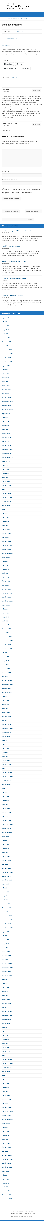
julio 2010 (5, 1079)
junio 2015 (5, 844)
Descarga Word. (7, 45)
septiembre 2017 (7, 736)
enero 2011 (5, 1055)
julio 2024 (5, 418)
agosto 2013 (6, 932)
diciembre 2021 (7, 541)
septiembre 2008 (7, 1167)
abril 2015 (5, 852)
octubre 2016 (6, 780)
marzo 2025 (6, 386)
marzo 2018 (6, 713)
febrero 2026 (6, 342)
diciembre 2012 (7, 964)
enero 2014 (5, 912)
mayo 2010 (5, 1087)
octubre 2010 (6, 1067)
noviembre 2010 (7, 1063)
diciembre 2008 (7, 1155)
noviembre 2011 (7, 1015)
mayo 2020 (5, 617)
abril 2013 (5, 948)
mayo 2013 (5, 944)
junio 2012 (5, 988)
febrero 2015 (6, 860)
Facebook (23, 1206)
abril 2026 (5, 334)
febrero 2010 (6, 1099)
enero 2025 (5, 394)
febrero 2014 (6, 908)
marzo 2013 (6, 952)
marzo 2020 (6, 625)
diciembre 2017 (7, 724)
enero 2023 (5, 489)
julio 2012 (5, 984)
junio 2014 (5, 892)
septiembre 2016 (7, 784)
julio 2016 (5, 792)
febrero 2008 (6, 1195)
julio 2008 (5, 1175)
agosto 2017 (6, 740)
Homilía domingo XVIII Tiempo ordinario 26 (16, 231)
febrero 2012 (6, 1003)
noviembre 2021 (7, 545)
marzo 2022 (6, 529)
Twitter (20, 1206)
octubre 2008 (6, 1163)
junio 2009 (5, 1131)
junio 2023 (5, 469)
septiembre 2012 (7, 976)
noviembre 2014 (7, 872)
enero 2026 (5, 346)
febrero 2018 (6, 717)
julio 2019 (5, 653)
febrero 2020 (6, 629)
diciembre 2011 (7, 1011)
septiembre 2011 (7, 1023)
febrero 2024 (6, 437)
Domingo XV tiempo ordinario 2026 (14, 261)
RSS (17, 1206)
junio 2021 (5, 565)
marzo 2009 (6, 1143)
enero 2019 (5, 677)
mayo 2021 (5, 569)
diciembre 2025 (7, 350)
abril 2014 (5, 900)
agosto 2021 (6, 557)
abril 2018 (5, 709)
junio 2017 (5, 748)
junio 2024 (5, 421)
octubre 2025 (6, 358)
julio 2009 (5, 1127)
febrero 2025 (6, 390)
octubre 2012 (6, 972)
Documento (24, 18)
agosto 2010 (6, 1075)
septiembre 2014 (7, 880)
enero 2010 (5, 1103)
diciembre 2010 (7, 1059)
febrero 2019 (6, 673)
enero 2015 (5, 864)
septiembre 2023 (7, 457)
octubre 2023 (6, 453)
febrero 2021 (6, 581)
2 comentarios (13, 31)
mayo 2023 (5, 473)
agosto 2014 (6, 884)
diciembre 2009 (7, 1107)
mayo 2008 (5, 1183)
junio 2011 (5, 1035)
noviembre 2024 (7, 402)
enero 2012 (5, 1007)
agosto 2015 (6, 836)
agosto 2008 (6, 1171)
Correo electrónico (9, 180)
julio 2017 (5, 744)
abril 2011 (5, 1043)
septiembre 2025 (7, 362)
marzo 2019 (6, 669)
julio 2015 (5, 840)
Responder (36, 90)
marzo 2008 (6, 1191)
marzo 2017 (6, 760)
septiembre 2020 (7, 601)
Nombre (5, 172)
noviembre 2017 (7, 728)
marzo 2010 (6, 1095)
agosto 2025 (6, 366)
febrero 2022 (6, 533)
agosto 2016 (6, 788)
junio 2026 (5, 326)
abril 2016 (5, 804)
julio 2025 (5, 370)
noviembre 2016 (7, 776)
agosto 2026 (6, 318)
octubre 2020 (6, 597)
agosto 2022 (6, 509)
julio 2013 (5, 936)
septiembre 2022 (7, 505)
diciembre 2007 (7, 1199)
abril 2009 (5, 1139)
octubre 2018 (6, 689)
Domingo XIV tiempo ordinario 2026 (14, 278)
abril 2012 (5, 996)
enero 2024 (5, 441)
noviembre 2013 (7, 920)
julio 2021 (5, 561)
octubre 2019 (6, 645)
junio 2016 (5, 796)
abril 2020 (5, 621)
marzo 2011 (6, 1047)
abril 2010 (5, 1091)
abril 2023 (5, 477)
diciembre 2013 (7, 916)
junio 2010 (5, 1083)
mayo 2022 (5, 521)
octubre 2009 (6, 1115)
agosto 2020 (6, 605)
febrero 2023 (6, 485)
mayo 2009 (5, 1135)
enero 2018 (5, 721)
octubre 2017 (6, 732)
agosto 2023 (6, 461)
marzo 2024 (6, 433)
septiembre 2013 (7, 928)
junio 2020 (5, 613)
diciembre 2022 (7, 493)
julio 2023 (5, 465)
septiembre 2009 (7, 1119)
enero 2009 (5, 1151)
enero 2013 (5, 960)
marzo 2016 (6, 808)
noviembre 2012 (7, 968)
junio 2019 (5, 657)
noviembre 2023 (7, 449)
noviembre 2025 (7, 354)
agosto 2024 (6, 414)
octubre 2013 (6, 924)
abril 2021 (5, 573)
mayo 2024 (5, 425)
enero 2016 (5, 816)
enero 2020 (5, 633)
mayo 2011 (5, 1039)
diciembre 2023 (7, 445)
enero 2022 (5, 537)
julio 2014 (5, 888)
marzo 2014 (6, 904)
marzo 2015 (6, 856)
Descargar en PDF (5, 39)
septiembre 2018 (7, 693)
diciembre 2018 (7, 681)
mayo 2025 (5, 378)
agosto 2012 (6, 980)
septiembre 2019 (7, 649)
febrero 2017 (6, 764)
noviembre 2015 (7, 824)
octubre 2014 (6, 876)
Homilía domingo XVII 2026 (11, 246)
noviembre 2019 (7, 641)
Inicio (2, 18)
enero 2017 (5, 768)
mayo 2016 (5, 800)
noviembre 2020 (7, 593)
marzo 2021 (6, 577)
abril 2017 (5, 756)
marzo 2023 (6, 481)
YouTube (26, 1206)
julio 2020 (5, 609)
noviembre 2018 (7, 685)
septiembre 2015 (7, 832)
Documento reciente (10, 211)
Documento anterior (33, 211)
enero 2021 (5, 585)
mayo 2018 (5, 705)
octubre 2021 (6, 549)
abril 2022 (5, 525)
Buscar (30, 219)
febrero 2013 (6, 956)
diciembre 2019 (7, 637)
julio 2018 (5, 697)
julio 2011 (5, 1031)
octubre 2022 (6, 501)
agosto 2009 (6, 1123)
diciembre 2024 (7, 398)
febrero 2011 (6, 1051)
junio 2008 (5, 1179)
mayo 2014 (5, 896)
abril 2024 (5, 429)
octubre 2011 (6, 1019)
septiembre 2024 (7, 410)
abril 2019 (5, 665)
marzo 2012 (6, 999)
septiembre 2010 (7, 1071)
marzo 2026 (6, 338)
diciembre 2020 (7, 589)
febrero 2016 (6, 812)
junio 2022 (5, 517)
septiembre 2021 (7, 553)
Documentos (9, 18)
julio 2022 (5, 513)
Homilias (16, 18)
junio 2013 (5, 940)
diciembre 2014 (7, 868)
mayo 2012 (5, 992)
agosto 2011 (6, 1027)
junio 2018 (5, 701)
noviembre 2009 (7, 1111)
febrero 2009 (6, 1147)
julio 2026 (5, 322)
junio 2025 (5, 374)
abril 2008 (5, 1187)
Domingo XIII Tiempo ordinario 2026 (14, 295)
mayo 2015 (5, 848)
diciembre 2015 (7, 820)
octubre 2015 (6, 828)
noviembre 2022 (7, 497)
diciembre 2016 (7, 772)
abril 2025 (5, 382)
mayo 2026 (5, 330)
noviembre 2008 (7, 1159)
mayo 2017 (5, 752)
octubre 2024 (6, 406)
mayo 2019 (5, 661)
